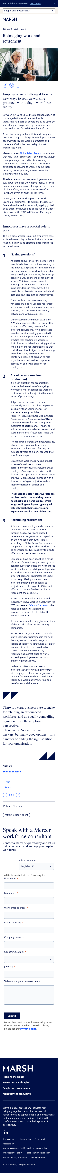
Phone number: (12, 922)
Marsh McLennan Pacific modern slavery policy (25, 1148)
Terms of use (9, 1139)
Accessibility (8, 1143)
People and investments (16, 1088)
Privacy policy (24, 1139)
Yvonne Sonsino (12, 771)
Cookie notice (40, 1139)
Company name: (13, 937)
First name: (10, 878)
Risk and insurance (13, 1076)
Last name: (10, 893)
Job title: (8, 966)
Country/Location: (14, 952)
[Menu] (54, 19)
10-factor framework (39, 605)
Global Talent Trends (30, 153)
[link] (5, 85)
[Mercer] (13, 19)
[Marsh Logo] (18, 1069)
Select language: (27, 860)
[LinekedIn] (6, 1132)
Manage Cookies (38, 1157)
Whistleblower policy (12, 1152)
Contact (8, 787)
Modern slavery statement (15, 1157)
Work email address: (15, 907)
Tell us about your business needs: (22, 981)
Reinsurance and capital (16, 1082)
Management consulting (17, 1093)
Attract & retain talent (14, 29)
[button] (54, 3)
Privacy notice (28, 1028)
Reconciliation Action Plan (38, 1152)
